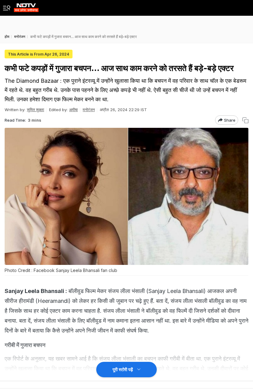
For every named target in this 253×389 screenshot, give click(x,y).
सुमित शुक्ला (35, 109)
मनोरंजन (89, 109)
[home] (26, 6)
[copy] (245, 120)
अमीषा (73, 109)
